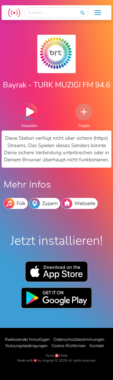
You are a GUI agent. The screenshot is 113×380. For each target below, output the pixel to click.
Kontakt (97, 346)
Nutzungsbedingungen (27, 346)
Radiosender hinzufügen (27, 339)
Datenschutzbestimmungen (79, 339)
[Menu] (97, 12)
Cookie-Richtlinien (69, 346)
